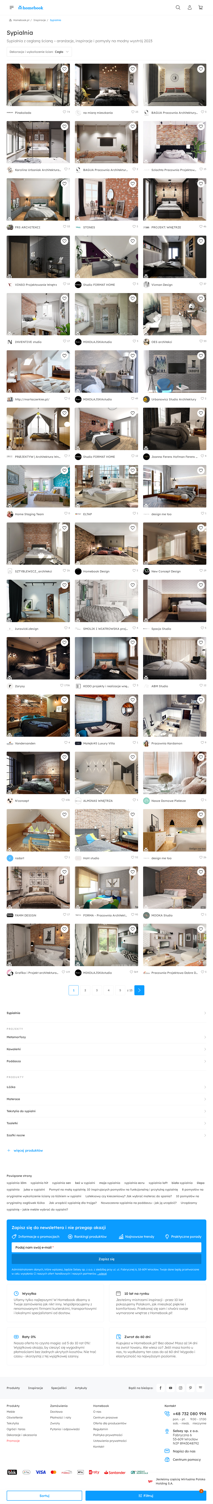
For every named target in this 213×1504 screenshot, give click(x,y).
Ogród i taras (16, 1429)
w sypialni (85, 1183)
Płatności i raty (60, 1417)
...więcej (102, 1273)
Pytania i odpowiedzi (65, 1429)
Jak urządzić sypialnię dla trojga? (73, 1203)
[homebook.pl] (30, 7)
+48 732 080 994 (189, 1413)
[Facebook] (160, 1388)
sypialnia (16, 1183)
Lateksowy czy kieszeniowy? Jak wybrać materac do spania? (129, 1196)
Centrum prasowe (105, 1417)
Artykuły (81, 1388)
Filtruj (173, 1494)
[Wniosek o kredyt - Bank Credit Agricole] (139, 1472)
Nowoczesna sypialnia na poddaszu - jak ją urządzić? (139, 1203)
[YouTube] (170, 1388)
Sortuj (45, 1496)
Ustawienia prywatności (110, 1441)
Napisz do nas (184, 1451)
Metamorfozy (16, 1037)
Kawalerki (14, 1049)
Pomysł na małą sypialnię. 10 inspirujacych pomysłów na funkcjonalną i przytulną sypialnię (114, 1189)
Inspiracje (35, 1388)
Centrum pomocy (187, 1459)
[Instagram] (180, 1388)
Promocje (13, 1441)
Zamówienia (59, 1406)
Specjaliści (59, 1388)
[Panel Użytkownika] (190, 7)
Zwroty (55, 1423)
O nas (97, 1412)
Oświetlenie (15, 1417)
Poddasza (14, 1061)
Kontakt (98, 1446)
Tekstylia (13, 1423)
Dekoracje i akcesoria (22, 1435)
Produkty (13, 1388)
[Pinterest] (190, 1388)
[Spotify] (200, 1388)
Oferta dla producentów (109, 1423)
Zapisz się (106, 1259)
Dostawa (56, 1412)
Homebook (101, 1406)
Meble (11, 1412)
